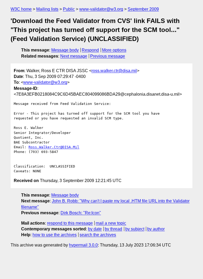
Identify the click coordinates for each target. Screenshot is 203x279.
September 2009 (143, 9)
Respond (90, 50)
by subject (134, 229)
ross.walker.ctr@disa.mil (114, 70)
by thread (113, 229)
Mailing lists (47, 9)
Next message (73, 56)
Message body (65, 50)
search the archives (98, 234)
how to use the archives (55, 234)
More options (114, 50)
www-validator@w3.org (101, 9)
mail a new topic (111, 223)
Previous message (107, 56)
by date (95, 229)
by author (156, 229)
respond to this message (70, 223)
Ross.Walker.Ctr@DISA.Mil (54, 147)
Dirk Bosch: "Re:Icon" (81, 213)
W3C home (21, 9)
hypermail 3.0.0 (83, 245)
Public (69, 9)
